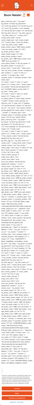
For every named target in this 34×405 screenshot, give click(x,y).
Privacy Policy (20, 402)
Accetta (17, 388)
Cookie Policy (13, 402)
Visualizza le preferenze (17, 398)
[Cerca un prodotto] (32, 5)
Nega (17, 393)
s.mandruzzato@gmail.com (22, 11)
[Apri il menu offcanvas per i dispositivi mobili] (2, 5)
